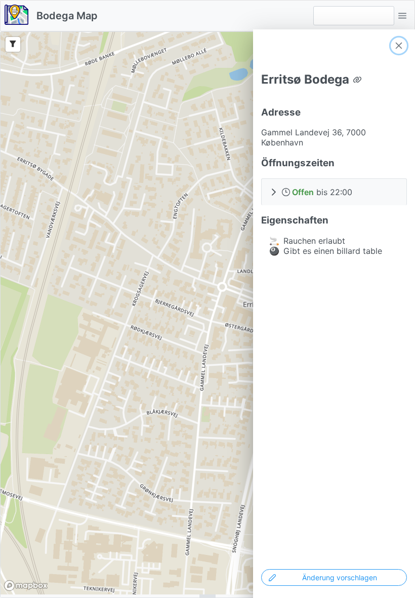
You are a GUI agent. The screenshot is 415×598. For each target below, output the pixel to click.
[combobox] (353, 15)
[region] (207, 313)
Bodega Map (67, 16)
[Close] (399, 46)
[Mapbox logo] (26, 585)
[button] (402, 16)
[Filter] (13, 44)
